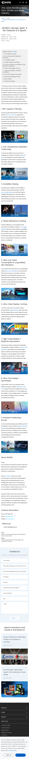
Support (3, 717)
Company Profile (5, 725)
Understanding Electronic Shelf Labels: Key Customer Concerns (12, 540)
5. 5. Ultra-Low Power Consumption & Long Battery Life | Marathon (14, 65)
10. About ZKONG (7, 79)
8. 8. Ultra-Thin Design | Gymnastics (12, 74)
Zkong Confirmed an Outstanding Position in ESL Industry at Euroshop (14, 639)
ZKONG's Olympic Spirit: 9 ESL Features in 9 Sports (13, 20)
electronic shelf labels (11, 271)
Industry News (5, 730)
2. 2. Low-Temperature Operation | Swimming (12, 57)
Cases (3, 712)
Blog (8, 18)
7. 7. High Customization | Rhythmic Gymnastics (12, 71)
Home (3, 18)
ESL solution (8, 476)
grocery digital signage (7, 192)
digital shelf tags (14, 310)
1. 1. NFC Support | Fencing (9, 54)
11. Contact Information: (9, 81)
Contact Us (4, 735)
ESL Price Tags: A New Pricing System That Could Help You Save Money (14, 672)
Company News (5, 728)
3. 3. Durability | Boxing (8, 60)
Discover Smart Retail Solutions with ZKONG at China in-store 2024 (13, 535)
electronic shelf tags (11, 115)
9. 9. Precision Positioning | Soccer (11, 77)
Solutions (4, 708)
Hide (14, 51)
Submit (15, 618)
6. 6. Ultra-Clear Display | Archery (11, 68)
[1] (14, 515)
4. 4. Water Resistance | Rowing (11, 62)
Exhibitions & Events (6, 733)
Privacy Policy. (13, 750)
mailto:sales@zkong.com (10, 527)
